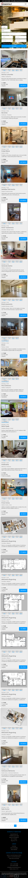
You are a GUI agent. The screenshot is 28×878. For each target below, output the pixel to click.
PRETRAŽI (14, 46)
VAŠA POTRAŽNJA (14, 848)
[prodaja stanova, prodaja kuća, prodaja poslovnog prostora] (14, 4)
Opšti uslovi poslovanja (14, 858)
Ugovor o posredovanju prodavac (14, 855)
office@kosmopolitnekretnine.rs (14, 867)
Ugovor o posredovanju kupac (14, 856)
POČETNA (14, 846)
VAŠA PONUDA (14, 849)
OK (16, 876)
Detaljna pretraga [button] (7, 43)
